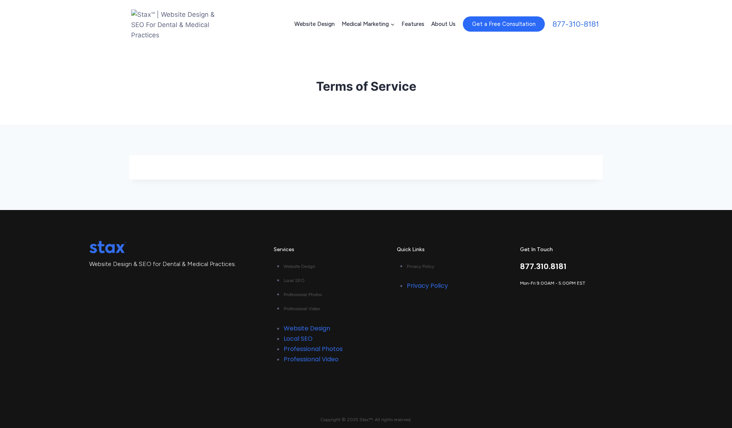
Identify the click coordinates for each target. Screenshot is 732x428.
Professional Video (302, 308)
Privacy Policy (420, 266)
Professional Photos (303, 294)
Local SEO (294, 280)
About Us (443, 24)
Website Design (314, 24)
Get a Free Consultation (504, 24)
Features (412, 24)
